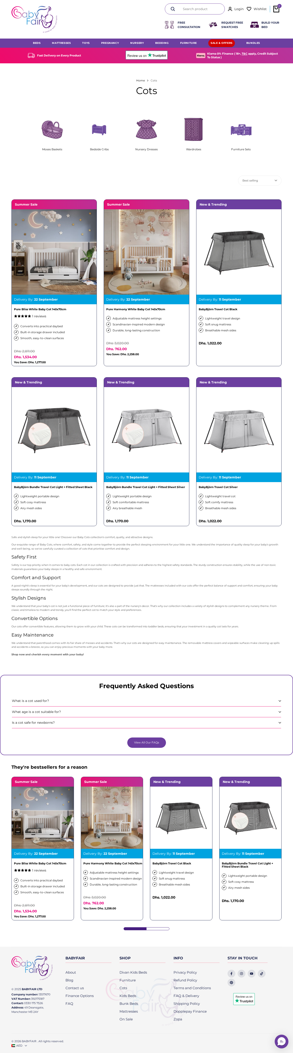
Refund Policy (185, 980)
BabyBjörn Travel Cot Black (218, 309)
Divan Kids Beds (133, 972)
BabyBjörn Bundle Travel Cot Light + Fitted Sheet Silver (145, 487)
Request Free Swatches (232, 25)
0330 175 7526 (33, 1003)
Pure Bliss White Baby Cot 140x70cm (40, 309)
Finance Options (79, 996)
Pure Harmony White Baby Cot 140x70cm (135, 309)
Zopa (178, 1019)
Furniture (127, 980)
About (70, 972)
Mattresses (128, 1011)
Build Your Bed (270, 25)
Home (140, 80)
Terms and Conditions (192, 988)
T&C (244, 53)
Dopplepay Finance (190, 1011)
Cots (123, 988)
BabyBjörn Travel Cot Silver (218, 487)
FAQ (69, 1003)
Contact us (74, 988)
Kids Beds (127, 996)
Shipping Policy (187, 1003)
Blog (69, 980)
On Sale (126, 1019)
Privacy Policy (185, 972)
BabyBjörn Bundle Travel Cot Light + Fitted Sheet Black (53, 487)
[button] (281, 1041)
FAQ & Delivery (186, 996)
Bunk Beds (128, 1003)
